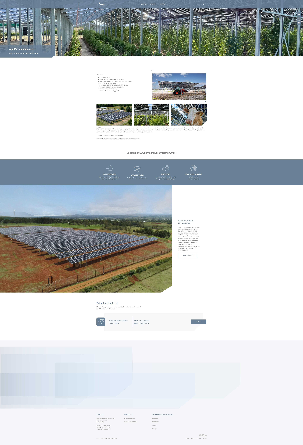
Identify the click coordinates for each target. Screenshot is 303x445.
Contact (162, 4)
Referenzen (155, 421)
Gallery (154, 428)
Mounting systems (129, 418)
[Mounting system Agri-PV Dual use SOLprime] (100, 5)
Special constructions (130, 421)
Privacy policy (194, 438)
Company (153, 4)
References (155, 418)
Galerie (154, 425)
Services (143, 4)
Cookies (205, 438)
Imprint (187, 438)
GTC (200, 438)
